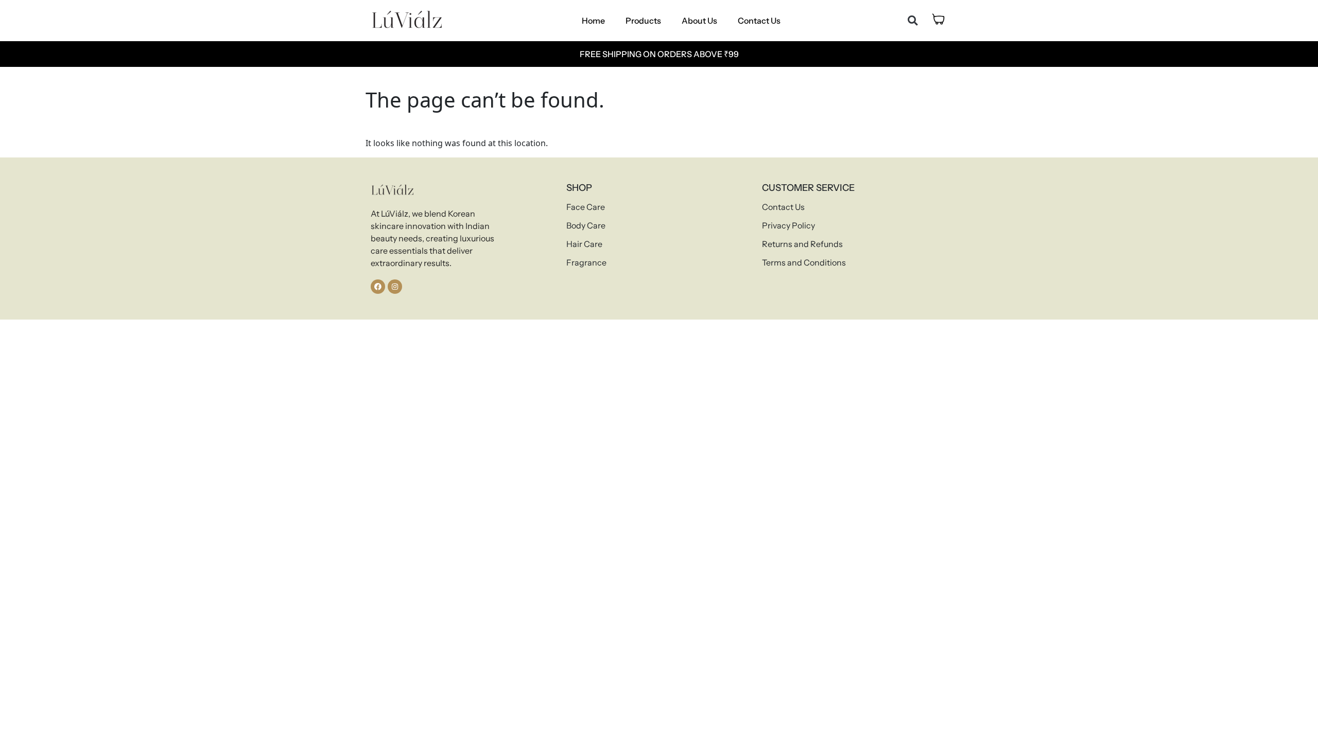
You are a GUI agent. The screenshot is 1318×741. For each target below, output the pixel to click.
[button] (913, 21)
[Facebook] (378, 286)
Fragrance (586, 262)
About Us (699, 20)
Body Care (585, 225)
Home (593, 20)
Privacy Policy (788, 225)
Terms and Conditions (804, 262)
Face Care (585, 207)
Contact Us (759, 20)
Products (643, 20)
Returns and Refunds (802, 244)
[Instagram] (395, 286)
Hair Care (584, 244)
